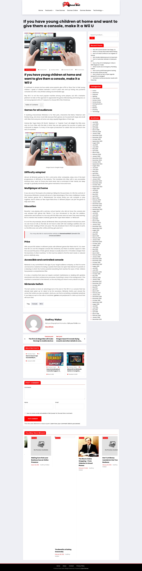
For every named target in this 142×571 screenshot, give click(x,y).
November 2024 (97, 160)
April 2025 (95, 151)
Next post (59, 336)
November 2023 (97, 183)
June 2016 (95, 308)
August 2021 (95, 230)
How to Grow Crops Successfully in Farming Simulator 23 (33, 357)
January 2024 (96, 179)
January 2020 (96, 257)
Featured (48, 10)
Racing (94, 106)
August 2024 (96, 166)
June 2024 (95, 169)
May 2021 (95, 234)
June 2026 (95, 124)
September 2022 (97, 209)
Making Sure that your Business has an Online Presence (33, 460)
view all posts (49, 326)
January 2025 (96, 156)
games (56, 295)
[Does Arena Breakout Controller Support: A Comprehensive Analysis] (54, 359)
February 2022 (96, 223)
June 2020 (95, 247)
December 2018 (97, 272)
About (64, 566)
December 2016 (97, 296)
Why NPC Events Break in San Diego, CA (104, 50)
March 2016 (95, 314)
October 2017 (96, 285)
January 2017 (96, 295)
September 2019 (97, 264)
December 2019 (97, 259)
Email (56, 402)
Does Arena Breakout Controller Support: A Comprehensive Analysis (53, 370)
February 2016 (96, 315)
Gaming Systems (30, 70)
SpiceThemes (84, 568)
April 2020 (95, 251)
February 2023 (96, 200)
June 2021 (95, 232)
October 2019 (96, 262)
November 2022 (97, 205)
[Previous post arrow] (24, 339)
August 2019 (95, 266)
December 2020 (97, 241)
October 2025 (96, 139)
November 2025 (97, 137)
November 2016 (96, 298)
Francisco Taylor (31, 353)
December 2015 (97, 319)
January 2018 (96, 279)
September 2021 (97, 228)
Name (26, 402)
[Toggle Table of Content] (40, 105)
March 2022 (95, 221)
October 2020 (96, 243)
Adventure (95, 92)
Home (40, 10)
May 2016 (95, 310)
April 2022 (95, 219)
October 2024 (96, 162)
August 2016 (95, 304)
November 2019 (96, 260)
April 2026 (95, 128)
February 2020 (96, 255)
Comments (27, 387)
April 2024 (95, 173)
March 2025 (95, 152)
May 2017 (95, 287)
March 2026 (95, 130)
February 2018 (96, 278)
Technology (97, 10)
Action (94, 91)
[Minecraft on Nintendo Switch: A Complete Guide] (75, 359)
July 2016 (95, 306)
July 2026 (95, 122)
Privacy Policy (80, 566)
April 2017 (95, 289)
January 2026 (96, 133)
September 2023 (97, 187)
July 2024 (95, 168)
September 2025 (97, 141)
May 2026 (95, 126)
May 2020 (95, 249)
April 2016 (95, 312)
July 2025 (95, 145)
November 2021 (96, 226)
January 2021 (96, 240)
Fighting (94, 96)
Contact (71, 566)
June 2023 (95, 192)
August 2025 (96, 143)
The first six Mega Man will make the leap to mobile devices (41, 340)
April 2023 (95, 196)
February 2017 (96, 293)
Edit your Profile (72, 323)
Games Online (72, 10)
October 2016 (96, 300)
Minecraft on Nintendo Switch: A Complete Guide (74, 370)
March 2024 (95, 175)
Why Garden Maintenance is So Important (105, 57)
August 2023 (95, 188)
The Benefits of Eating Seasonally (57, 550)
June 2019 (95, 270)
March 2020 (95, 253)
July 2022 (95, 213)
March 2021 (95, 236)
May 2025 (95, 149)
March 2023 (95, 198)
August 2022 (95, 211)
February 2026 (96, 132)
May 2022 (95, 217)
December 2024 (97, 158)
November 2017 (96, 283)
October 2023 (96, 185)
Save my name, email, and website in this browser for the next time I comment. (49, 413)
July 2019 (94, 268)
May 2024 (95, 171)
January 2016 (96, 317)
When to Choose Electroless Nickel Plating (105, 51)
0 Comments (80, 70)
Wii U (45, 70)
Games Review (85, 10)
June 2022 (95, 215)
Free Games (60, 10)
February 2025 (96, 154)
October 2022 (96, 207)
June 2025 (95, 147)
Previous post (49, 336)
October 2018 (96, 274)
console (41, 70)
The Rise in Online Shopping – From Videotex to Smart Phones (79, 462)
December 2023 (97, 181)
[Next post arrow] (84, 339)
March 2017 (95, 291)
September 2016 (97, 302)
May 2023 (95, 194)
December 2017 (97, 281)
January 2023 (96, 202)
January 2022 (96, 224)
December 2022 (97, 204)
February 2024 (96, 177)
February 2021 (96, 238)
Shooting (95, 109)
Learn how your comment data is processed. (65, 424)
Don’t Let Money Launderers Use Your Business (104, 460)
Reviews (94, 108)
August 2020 (96, 245)
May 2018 (95, 276)
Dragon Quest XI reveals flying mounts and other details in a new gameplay (69, 340)
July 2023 (95, 190)
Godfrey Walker (55, 70)
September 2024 (97, 164)
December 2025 (97, 135)
